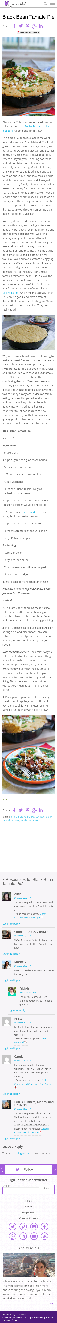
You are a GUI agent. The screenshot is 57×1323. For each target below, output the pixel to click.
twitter (12, 1227)
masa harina (24, 816)
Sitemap (21, 1314)
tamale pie (25, 820)
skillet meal (13, 820)
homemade (29, 512)
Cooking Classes (28, 1218)
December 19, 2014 (22, 1022)
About (28, 1206)
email (34, 1236)
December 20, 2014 (22, 966)
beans (14, 816)
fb (14, 26)
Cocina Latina (10, 293)
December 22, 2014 (22, 897)
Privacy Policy (8, 1314)
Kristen (19, 1018)
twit (21, 26)
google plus (12, 1236)
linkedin (41, 26)
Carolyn (19, 1056)
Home (28, 1201)
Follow (29, 1169)
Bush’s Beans (33, 126)
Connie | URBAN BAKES (31, 932)
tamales (36, 820)
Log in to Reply (11, 923)
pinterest (23, 1227)
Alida (18, 894)
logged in (23, 1153)
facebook (44, 1227)
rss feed (44, 1236)
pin (27, 26)
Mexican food (37, 816)
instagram (34, 1227)
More (52, 1303)
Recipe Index (29, 1212)
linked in (23, 1236)
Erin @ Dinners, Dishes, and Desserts (34, 1103)
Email (6, 1186)
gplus (34, 26)
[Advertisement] (28, 847)
